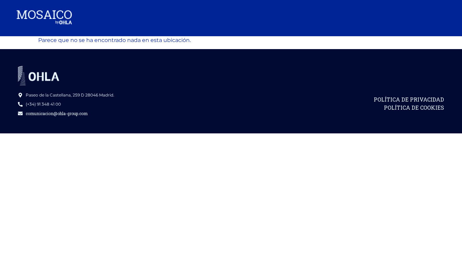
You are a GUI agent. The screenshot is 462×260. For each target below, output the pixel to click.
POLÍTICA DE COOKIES (414, 107)
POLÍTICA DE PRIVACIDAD (409, 99)
